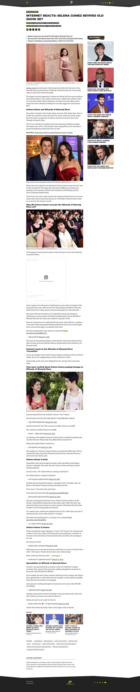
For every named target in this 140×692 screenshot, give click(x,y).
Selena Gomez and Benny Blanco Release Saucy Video (34, 628)
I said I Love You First (60, 641)
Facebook (101, 3)
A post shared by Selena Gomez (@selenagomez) (46, 300)
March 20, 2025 (51, 422)
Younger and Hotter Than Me (35, 649)
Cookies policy (30, 683)
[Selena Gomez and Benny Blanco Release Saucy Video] (35, 619)
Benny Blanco (38, 641)
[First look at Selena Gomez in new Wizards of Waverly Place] (74, 619)
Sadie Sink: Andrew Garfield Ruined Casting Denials (54, 132)
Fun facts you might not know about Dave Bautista (99, 90)
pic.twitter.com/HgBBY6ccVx (36, 333)
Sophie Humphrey (39, 23)
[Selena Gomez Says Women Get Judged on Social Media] (55, 619)
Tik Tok (103, 3)
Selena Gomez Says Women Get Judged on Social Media (54, 627)
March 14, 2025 (44, 337)
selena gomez (36, 644)
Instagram (105, 3)
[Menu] (27, 2)
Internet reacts (73, 641)
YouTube (110, 3)
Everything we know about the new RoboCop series (100, 63)
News (28, 644)
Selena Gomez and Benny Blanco (66, 644)
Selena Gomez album (48, 644)
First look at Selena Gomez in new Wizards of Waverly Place (72, 628)
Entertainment (32, 12)
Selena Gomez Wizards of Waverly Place (39, 647)
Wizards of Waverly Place (60, 647)
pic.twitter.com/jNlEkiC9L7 (58, 493)
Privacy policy (29, 681)
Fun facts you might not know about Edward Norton (100, 167)
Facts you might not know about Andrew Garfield (99, 115)
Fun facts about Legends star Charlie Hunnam (99, 141)
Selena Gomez (31, 88)
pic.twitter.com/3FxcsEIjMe (36, 520)
